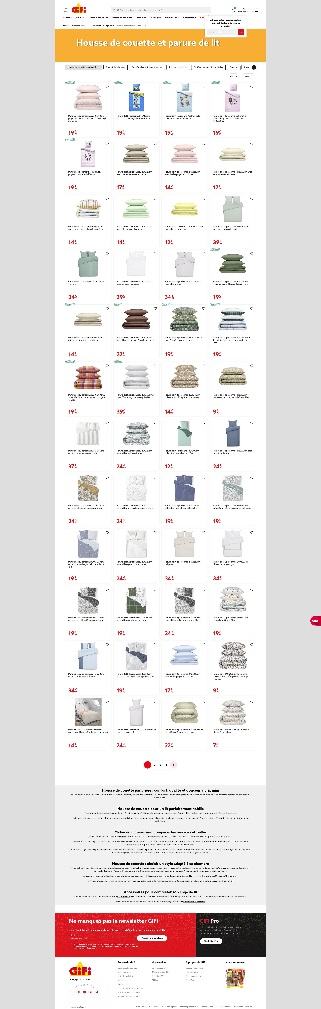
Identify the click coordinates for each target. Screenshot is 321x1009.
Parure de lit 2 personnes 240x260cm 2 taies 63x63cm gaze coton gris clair (135, 396)
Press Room (191, 980)
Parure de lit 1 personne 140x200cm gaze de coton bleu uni (232, 452)
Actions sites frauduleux (128, 997)
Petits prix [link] (155, 17)
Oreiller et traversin (178, 67)
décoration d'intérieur (194, 901)
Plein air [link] (80, 17)
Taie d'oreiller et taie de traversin (147, 67)
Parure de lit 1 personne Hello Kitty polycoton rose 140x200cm (84, 173)
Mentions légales (169, 1007)
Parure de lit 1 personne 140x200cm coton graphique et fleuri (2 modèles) (85, 227)
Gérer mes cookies (209, 1007)
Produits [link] (141, 17)
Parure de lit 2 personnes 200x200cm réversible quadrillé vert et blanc (134, 619)
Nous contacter (124, 972)
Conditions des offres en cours (131, 988)
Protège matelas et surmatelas (208, 67)
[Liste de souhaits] (107, 87)
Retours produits (125, 980)
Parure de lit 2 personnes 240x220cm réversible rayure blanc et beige (134, 563)
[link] (141, 22)
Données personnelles (188, 1007)
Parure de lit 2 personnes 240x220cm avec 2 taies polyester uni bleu (182, 675)
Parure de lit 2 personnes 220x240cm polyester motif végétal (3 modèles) (182, 396)
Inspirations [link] (189, 17)
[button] (233, 10)
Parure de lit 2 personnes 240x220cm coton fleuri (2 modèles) (230, 619)
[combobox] (161, 10)
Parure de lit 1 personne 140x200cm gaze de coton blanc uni (136, 731)
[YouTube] (84, 992)
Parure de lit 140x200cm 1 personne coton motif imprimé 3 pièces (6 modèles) (88, 731)
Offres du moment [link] (122, 17)
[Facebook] (72, 992)
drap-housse (123, 896)
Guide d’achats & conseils (129, 992)
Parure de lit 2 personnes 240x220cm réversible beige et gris (230, 563)
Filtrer (247, 76)
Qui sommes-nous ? (194, 968)
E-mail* (73, 935)
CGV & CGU (154, 1007)
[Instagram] (78, 992)
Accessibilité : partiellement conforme (235, 1007)
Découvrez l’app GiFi (160, 972)
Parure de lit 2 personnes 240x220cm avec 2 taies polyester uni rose (182, 173)
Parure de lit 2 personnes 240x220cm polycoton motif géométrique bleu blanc (136, 675)
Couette (233, 67)
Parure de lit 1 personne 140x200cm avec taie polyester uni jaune (184, 227)
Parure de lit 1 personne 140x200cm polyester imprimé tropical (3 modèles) (231, 396)
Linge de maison (94, 26)
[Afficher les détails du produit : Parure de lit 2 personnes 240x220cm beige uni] (185, 543)
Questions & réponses (127, 968)
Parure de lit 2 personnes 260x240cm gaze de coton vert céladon (231, 227)
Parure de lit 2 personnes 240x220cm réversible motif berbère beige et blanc (135, 506)
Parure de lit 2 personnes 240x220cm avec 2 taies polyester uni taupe (134, 173)
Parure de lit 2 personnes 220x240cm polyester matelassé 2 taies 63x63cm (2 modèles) (87, 118)
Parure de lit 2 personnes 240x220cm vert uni (86, 282)
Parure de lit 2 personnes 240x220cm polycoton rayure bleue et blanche (182, 506)
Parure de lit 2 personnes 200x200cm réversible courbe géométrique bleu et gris (86, 564)
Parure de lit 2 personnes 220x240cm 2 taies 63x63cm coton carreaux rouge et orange (87, 397)
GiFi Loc (155, 980)
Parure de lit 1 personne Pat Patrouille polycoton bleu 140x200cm (182, 117)
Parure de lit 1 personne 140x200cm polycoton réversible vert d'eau (182, 452)
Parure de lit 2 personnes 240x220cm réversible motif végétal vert (134, 452)
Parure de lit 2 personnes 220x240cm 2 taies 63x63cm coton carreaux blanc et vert (231, 340)
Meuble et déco (78, 26)
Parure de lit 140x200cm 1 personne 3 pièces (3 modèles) (231, 731)
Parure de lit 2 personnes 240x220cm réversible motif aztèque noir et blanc (182, 619)
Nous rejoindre (192, 972)
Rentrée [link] (67, 17)
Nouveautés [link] (172, 17)
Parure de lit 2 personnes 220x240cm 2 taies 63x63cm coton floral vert (183, 338)
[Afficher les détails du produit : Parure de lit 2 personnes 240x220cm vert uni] (88, 264)
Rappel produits (124, 984)
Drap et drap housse (115, 67)
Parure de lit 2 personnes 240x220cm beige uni (182, 563)
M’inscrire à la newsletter (152, 938)
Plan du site (141, 1007)
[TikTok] (97, 992)
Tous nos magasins (194, 976)
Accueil (66, 26)
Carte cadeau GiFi (159, 968)
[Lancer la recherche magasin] (241, 32)
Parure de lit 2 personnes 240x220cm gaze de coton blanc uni (134, 282)
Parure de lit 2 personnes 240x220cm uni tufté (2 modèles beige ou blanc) (184, 731)
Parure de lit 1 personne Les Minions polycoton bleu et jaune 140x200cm (133, 117)
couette (123, 836)
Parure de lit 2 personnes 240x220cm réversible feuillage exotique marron (86, 506)
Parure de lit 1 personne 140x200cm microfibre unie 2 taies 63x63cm (85, 338)
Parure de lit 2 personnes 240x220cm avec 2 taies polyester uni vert (134, 227)
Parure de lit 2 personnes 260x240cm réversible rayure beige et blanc (86, 452)
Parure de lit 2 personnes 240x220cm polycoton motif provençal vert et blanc (232, 506)
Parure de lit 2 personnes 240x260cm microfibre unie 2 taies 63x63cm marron (135, 338)
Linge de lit (109, 26)
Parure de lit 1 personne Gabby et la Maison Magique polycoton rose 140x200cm (229, 118)
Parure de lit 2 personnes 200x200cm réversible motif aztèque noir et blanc (86, 619)
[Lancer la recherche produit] (114, 10)
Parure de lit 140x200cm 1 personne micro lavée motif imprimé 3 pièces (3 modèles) (230, 676)
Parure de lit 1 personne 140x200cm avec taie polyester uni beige (232, 173)
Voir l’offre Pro (211, 941)
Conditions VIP (158, 976)
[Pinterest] (90, 992)
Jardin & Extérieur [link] (98, 17)
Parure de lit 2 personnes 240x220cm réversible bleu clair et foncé (86, 675)
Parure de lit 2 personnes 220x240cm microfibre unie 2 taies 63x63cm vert (230, 282)
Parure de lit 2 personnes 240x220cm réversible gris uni (182, 282)
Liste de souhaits (125, 976)
